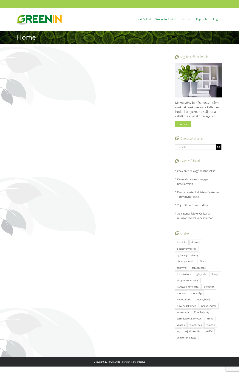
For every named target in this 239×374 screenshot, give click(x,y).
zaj (178, 331)
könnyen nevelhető (188, 286)
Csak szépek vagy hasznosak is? (196, 171)
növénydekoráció (186, 306)
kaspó (215, 274)
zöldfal (208, 331)
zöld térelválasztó (186, 337)
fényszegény (199, 267)
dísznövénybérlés (186, 248)
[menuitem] (146, 19)
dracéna (195, 242)
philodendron (209, 306)
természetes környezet (189, 318)
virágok (211, 325)
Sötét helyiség (201, 312)
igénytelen (201, 274)
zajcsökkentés (192, 331)
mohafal (181, 293)
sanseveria (183, 312)
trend (210, 318)
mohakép (196, 293)
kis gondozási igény (187, 280)
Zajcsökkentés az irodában (193, 205)
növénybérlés (203, 299)
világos (181, 325)
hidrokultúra (184, 274)
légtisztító (209, 286)
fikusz (203, 261)
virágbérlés (196, 325)
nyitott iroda (184, 299)
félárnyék (182, 267)
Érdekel (183, 124)
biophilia (182, 242)
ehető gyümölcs (186, 261)
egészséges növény (187, 255)
